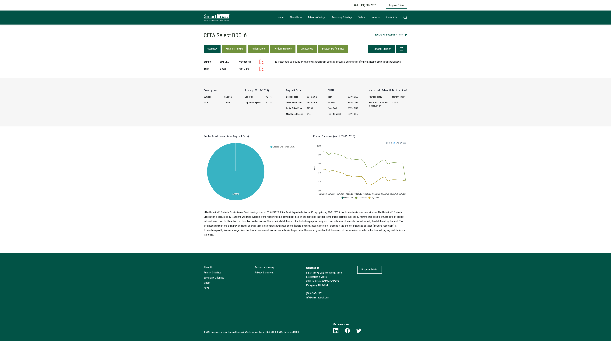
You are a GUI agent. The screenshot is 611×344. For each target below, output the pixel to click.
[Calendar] (401, 49)
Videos (361, 17)
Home (280, 17)
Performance (258, 48)
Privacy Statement (264, 272)
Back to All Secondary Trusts (389, 34)
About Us (294, 17)
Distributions (307, 48)
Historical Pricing (234, 48)
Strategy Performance (333, 48)
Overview (212, 48)
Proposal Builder (396, 5)
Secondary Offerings (342, 17)
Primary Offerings (316, 17)
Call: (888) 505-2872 (365, 5)
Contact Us (391, 17)
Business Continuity (264, 267)
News (374, 17)
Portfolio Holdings (283, 48)
